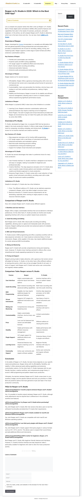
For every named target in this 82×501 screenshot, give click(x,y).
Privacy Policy (64, 3)
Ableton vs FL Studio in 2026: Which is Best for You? (65, 103)
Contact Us (73, 3)
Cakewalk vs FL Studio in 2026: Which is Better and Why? (66, 165)
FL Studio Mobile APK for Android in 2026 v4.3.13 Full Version (65, 64)
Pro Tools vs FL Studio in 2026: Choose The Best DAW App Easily (65, 110)
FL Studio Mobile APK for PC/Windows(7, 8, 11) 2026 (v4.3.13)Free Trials (66, 71)
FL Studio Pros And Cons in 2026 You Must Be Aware (65, 57)
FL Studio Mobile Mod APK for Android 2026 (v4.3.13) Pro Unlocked (66, 85)
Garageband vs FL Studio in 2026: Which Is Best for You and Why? (66, 151)
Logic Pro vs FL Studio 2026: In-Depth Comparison (64, 117)
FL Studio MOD (37, 3)
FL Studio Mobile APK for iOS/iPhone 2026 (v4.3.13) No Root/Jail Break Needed (66, 78)
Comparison (48, 3)
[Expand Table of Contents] (50, 20)
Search (60, 13)
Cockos (21, 44)
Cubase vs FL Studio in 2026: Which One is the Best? (65, 124)
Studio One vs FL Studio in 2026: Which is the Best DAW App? (66, 145)
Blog (56, 3)
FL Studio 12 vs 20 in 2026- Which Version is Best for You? (65, 51)
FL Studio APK (26, 3)
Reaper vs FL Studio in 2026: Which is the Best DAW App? (65, 131)
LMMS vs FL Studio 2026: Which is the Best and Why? (66, 138)
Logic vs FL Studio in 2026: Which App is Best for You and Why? (65, 158)
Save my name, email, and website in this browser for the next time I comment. (27, 486)
